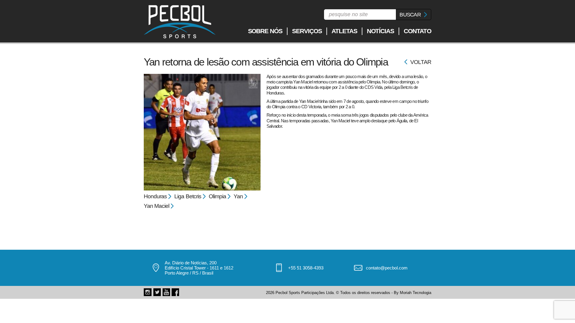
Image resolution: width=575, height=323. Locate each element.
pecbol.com (180, 21)
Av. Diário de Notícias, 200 (191, 262)
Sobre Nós (265, 31)
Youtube (166, 292)
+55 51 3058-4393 (305, 267)
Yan (238, 196)
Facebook (175, 292)
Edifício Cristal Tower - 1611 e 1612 (199, 267)
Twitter (157, 292)
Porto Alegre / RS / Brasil (189, 272)
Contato (417, 31)
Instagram (148, 292)
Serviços (307, 31)
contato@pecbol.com (387, 267)
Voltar (420, 62)
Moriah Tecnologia (415, 292)
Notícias (380, 31)
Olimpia (217, 196)
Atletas (344, 31)
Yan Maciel (156, 206)
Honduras (155, 196)
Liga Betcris (187, 196)
